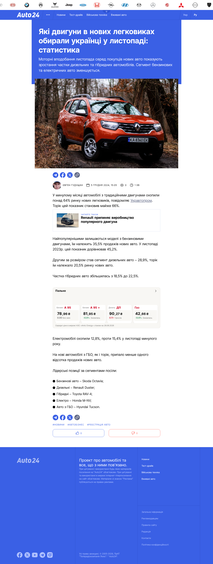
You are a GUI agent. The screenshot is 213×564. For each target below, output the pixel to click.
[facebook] (62, 175)
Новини (61, 14)
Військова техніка (97, 14)
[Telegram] (42, 555)
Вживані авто (119, 14)
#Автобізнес (76, 424)
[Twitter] (27, 555)
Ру (195, 14)
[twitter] (70, 175)
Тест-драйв (76, 14)
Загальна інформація (152, 512)
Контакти (146, 538)
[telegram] (55, 175)
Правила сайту (149, 525)
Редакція (146, 531)
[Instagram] (50, 555)
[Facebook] (19, 555)
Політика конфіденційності (155, 544)
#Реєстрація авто (99, 424)
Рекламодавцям (150, 518)
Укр (185, 14)
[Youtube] (35, 555)
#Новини (59, 424)
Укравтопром (141, 201)
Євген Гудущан (73, 185)
